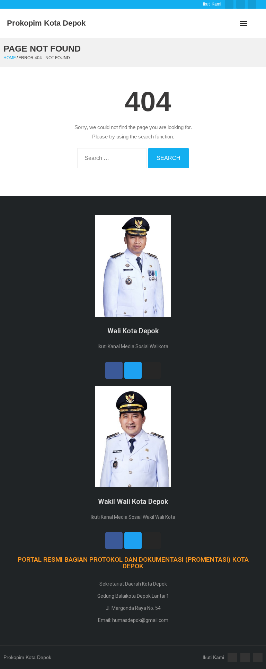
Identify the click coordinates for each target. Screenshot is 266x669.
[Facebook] (114, 370)
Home (9, 57)
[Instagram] (152, 370)
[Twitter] (133, 370)
